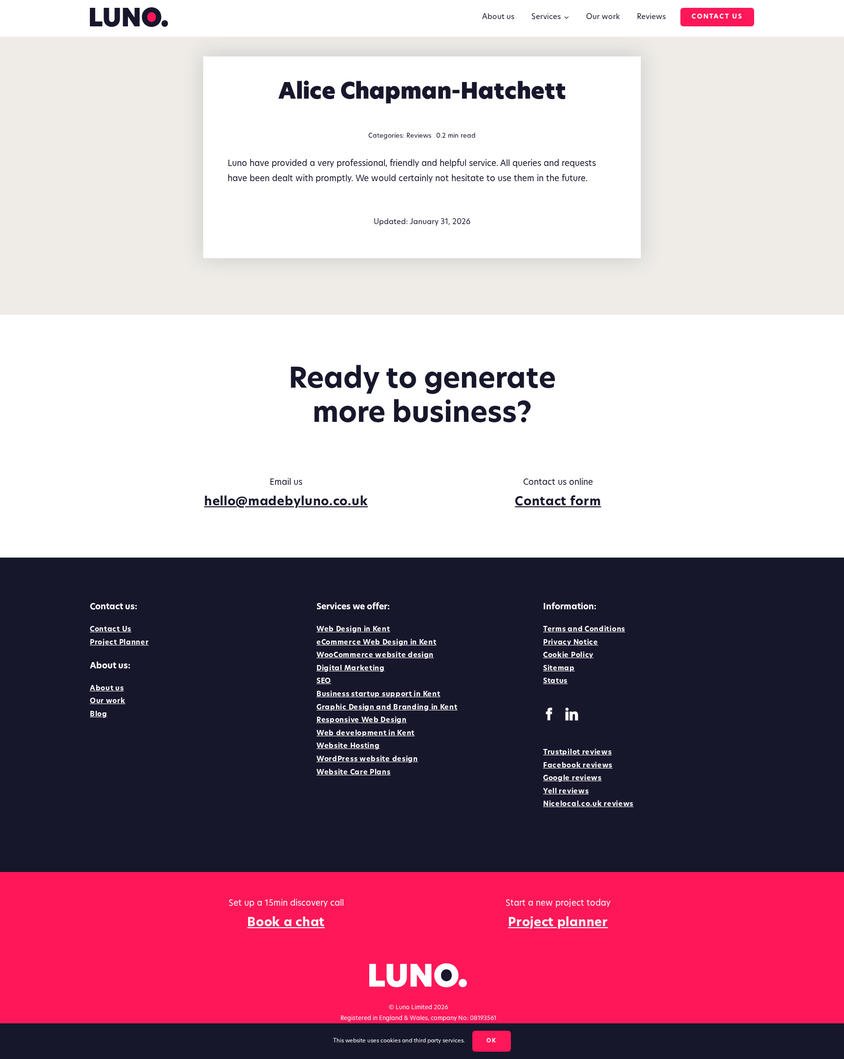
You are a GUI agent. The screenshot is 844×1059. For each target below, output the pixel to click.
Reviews (418, 136)
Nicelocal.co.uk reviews (588, 804)
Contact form (558, 502)
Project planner (558, 923)
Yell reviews (566, 791)
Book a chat (286, 923)
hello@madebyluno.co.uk (286, 502)
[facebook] (549, 714)
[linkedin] (572, 714)
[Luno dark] (129, 11)
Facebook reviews (577, 765)
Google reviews (572, 778)
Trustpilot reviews (577, 752)
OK (491, 1041)
